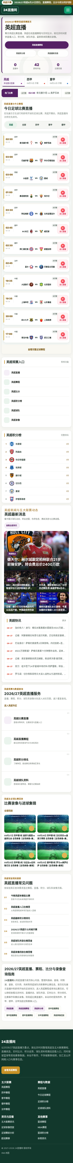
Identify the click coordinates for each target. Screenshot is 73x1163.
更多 (64, 620)
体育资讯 (42, 1138)
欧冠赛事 (5, 1138)
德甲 (63, 125)
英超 (11, 125)
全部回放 (8, 810)
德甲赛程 (5, 1103)
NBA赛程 (42, 1127)
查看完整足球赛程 (36, 349)
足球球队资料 (44, 1108)
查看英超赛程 (10, 1070)
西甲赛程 (5, 1092)
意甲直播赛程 (11, 1015)
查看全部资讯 (11, 525)
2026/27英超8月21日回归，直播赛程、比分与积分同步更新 (37, 2)
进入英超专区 (10, 705)
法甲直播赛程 (43, 1015)
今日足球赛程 (44, 1095)
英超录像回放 (59, 1015)
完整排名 (65, 435)
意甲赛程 (5, 1098)
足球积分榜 (43, 1101)
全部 (24, 125)
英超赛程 (5, 1087)
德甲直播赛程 (27, 1015)
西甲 (37, 125)
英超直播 (9, 1008)
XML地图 (5, 1153)
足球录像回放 (7, 1127)
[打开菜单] (68, 10)
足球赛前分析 (7, 1133)
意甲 (50, 125)
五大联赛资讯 (7, 1121)
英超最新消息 (53, 53)
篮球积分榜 (43, 1133)
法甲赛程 (5, 1109)
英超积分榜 (20, 53)
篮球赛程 (42, 1121)
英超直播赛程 (37, 45)
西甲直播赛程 (53, 1008)
